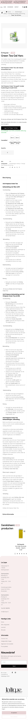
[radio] (12, 138)
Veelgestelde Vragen (6, 641)
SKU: (2, 161)
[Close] (26, 698)
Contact (17, 7)
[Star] (25, 7)
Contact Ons (4, 638)
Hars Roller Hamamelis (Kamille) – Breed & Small (20, 548)
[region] (14, 708)
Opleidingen (10, 7)
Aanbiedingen (12, 163)
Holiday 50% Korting (8, 165)
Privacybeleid (4, 646)
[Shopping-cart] (26, 7)
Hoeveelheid (4, 140)
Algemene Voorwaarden (7, 644)
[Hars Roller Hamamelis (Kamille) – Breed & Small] (21, 532)
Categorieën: (4, 163)
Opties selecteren (24, 531)
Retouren (3, 630)
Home (5, 7)
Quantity (3, 148)
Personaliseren (14, 716)
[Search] (23, 7)
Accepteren (14, 712)
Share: (2, 167)
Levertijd (3, 627)
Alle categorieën (5, 624)
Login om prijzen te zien (11, 128)
